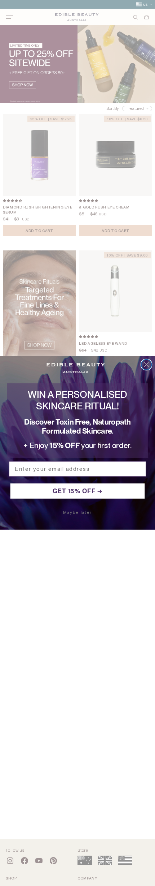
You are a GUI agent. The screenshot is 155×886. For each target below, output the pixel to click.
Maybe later (77, 512)
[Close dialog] (146, 365)
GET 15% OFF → (78, 491)
